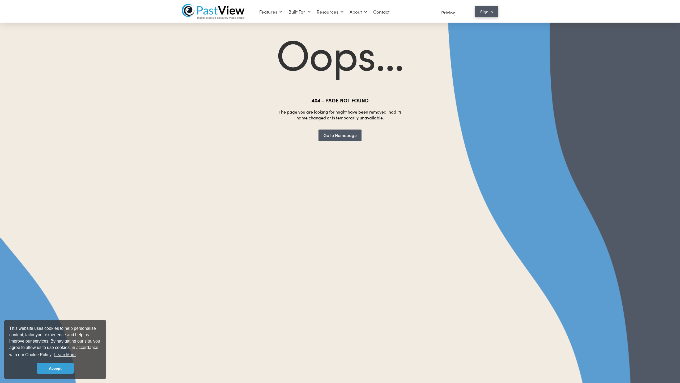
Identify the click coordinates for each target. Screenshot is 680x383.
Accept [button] (55, 368)
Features (268, 12)
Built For (296, 12)
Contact (381, 12)
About (356, 12)
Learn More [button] (65, 354)
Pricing (448, 13)
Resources (327, 12)
